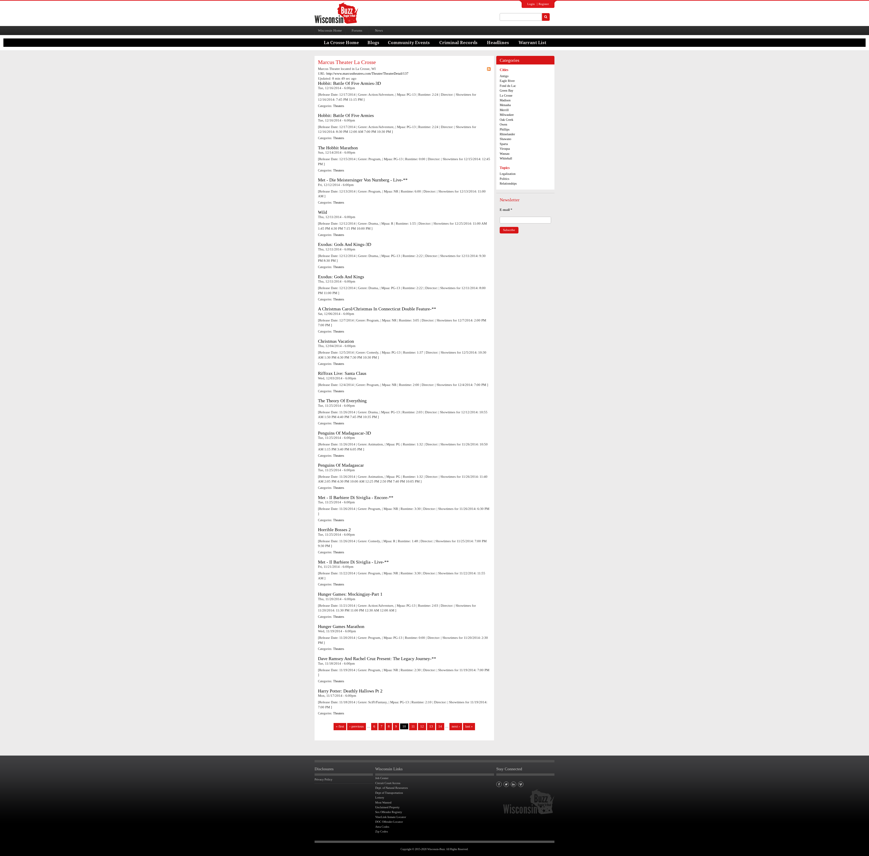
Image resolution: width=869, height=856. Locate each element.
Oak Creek (506, 119)
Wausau (504, 153)
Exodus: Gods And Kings (341, 276)
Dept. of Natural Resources (391, 787)
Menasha (505, 105)
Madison (505, 100)
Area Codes (382, 826)
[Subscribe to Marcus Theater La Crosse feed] (489, 69)
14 (440, 726)
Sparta (504, 144)
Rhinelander (507, 134)
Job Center (381, 778)
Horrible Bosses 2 (334, 529)
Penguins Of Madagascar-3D (344, 433)
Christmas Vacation (336, 341)
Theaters (338, 106)
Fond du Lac (508, 86)
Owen (503, 124)
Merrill (504, 110)
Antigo (504, 76)
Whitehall (506, 158)
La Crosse (506, 95)
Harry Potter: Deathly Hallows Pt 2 (350, 691)
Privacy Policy (323, 779)
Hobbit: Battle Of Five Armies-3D (349, 83)
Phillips (504, 129)
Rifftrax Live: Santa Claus (342, 373)
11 (413, 726)
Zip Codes (381, 831)
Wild (322, 212)
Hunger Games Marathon (341, 626)
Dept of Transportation (389, 792)
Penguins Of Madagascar (341, 465)
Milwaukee (507, 115)
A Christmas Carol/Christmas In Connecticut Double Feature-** (377, 309)
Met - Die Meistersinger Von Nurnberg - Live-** (363, 180)
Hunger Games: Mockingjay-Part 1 (350, 594)
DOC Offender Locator (389, 821)
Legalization (508, 174)
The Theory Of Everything (342, 400)
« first (340, 726)
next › (456, 726)
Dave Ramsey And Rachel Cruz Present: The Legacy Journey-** (377, 658)
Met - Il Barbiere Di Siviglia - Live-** (353, 562)
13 (431, 726)
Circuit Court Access (387, 783)
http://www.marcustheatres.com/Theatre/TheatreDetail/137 (367, 73)
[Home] (336, 13)
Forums (357, 30)
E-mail (506, 210)
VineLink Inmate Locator (390, 817)
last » (469, 726)
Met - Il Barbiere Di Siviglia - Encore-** (355, 497)
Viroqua (505, 148)
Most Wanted (383, 802)
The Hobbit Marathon (338, 147)
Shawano (505, 139)
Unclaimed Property (387, 807)
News (379, 30)
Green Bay (506, 90)
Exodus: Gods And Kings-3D (344, 244)
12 (422, 726)
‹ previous (356, 726)
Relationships (508, 183)
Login (531, 4)
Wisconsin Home (330, 30)
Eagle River (507, 81)
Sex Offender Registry (388, 812)
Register (544, 4)
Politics (504, 179)
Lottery (379, 797)
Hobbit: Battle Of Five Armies (346, 115)
